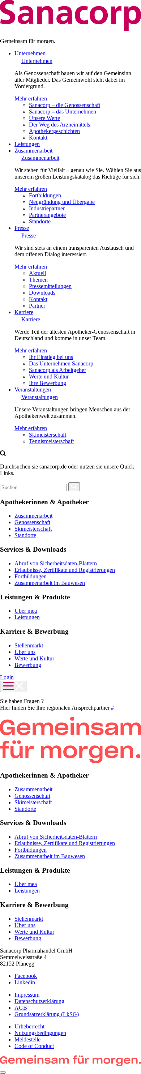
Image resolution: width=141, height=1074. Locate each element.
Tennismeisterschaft (51, 441)
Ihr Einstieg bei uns (51, 357)
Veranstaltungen (32, 389)
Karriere (23, 312)
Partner (37, 306)
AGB (20, 1008)
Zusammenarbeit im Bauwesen (49, 583)
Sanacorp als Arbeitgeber (57, 370)
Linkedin (24, 982)
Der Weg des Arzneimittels (59, 124)
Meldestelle (27, 1039)
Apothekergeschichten (54, 131)
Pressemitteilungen (50, 286)
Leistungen (27, 144)
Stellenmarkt (28, 645)
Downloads (42, 293)
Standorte (40, 221)
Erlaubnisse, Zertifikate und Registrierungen (64, 570)
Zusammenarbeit (33, 150)
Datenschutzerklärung (39, 1001)
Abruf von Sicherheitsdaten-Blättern (55, 563)
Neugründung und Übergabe (62, 202)
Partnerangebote (47, 215)
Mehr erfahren (30, 98)
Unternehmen (30, 53)
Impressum (26, 995)
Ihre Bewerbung (47, 383)
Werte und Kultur (49, 376)
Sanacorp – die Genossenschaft (64, 105)
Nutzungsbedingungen (40, 1033)
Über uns (24, 652)
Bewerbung (27, 665)
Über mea (25, 611)
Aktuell (37, 273)
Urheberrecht (29, 1026)
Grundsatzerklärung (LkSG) (46, 1014)
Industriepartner (47, 208)
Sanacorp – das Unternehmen (62, 111)
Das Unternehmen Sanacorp (61, 363)
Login (7, 677)
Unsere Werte (44, 118)
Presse (21, 228)
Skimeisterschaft (47, 435)
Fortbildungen (45, 195)
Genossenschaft (32, 522)
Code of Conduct (34, 1046)
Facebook (25, 976)
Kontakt (38, 137)
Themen (38, 280)
